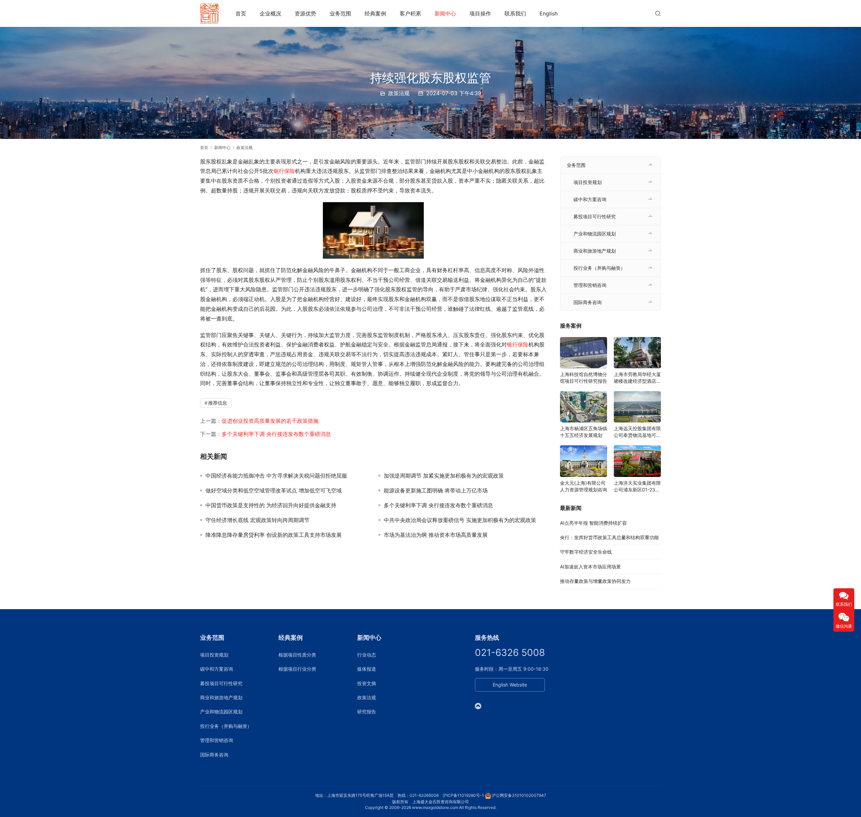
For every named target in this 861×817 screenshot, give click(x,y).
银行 (278, 171)
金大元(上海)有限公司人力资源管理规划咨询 (583, 486)
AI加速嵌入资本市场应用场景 (590, 566)
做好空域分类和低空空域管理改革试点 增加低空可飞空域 (273, 490)
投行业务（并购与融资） (599, 268)
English (548, 13)
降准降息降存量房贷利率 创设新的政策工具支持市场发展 (273, 535)
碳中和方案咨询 (589, 199)
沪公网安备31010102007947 (519, 795)
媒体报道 (366, 669)
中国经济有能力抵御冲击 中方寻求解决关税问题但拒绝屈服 (276, 476)
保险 (289, 171)
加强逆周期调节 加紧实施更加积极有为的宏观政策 (444, 476)
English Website (510, 685)
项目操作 (480, 13)
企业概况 (270, 13)
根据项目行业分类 (297, 669)
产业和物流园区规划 (594, 233)
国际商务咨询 (587, 302)
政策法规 (399, 93)
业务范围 (340, 13)
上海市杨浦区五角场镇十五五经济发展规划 (583, 431)
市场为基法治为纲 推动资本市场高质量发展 (436, 535)
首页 (240, 13)
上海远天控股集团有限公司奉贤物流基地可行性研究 (637, 432)
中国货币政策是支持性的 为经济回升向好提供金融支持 (270, 505)
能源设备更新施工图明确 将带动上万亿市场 (436, 490)
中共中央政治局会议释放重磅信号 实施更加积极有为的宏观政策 (460, 520)
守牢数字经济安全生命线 (586, 552)
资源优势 (305, 13)
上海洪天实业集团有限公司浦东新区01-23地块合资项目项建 (637, 486)
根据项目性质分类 (297, 655)
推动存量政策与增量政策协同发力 (595, 581)
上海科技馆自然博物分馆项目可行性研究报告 (583, 377)
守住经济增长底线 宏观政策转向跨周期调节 (257, 520)
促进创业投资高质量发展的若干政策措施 (270, 420)
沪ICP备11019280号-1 (463, 795)
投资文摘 (366, 683)
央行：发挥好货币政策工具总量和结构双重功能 (609, 537)
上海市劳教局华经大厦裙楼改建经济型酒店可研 (637, 377)
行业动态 (366, 655)
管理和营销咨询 (589, 285)
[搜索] (658, 13)
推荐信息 (217, 403)
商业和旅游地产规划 (594, 251)
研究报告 (366, 711)
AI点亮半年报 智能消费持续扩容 (593, 523)
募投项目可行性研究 (594, 216)
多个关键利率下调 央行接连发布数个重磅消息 (276, 434)
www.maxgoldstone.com (435, 807)
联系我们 (515, 13)
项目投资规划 (587, 182)
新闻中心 (445, 13)
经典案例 (375, 13)
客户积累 (410, 13)
